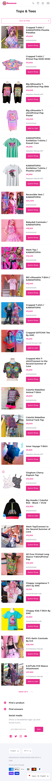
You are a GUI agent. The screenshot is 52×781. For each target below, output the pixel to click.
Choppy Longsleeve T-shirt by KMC (37, 584)
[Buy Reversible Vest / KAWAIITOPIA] (12, 203)
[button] (33, 3)
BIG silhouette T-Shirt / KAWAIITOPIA (38, 278)
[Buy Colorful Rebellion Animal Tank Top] (12, 426)
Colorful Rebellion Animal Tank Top (35, 418)
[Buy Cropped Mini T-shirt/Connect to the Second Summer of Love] (12, 369)
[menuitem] (33, 3)
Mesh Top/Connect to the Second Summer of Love (38, 529)
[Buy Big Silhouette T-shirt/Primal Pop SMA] (12, 92)
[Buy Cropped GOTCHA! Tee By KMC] (12, 341)
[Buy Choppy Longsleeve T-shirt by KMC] (12, 591)
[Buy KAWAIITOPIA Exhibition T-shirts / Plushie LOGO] (12, 175)
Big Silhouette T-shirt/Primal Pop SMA (37, 85)
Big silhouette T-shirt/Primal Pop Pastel (35, 113)
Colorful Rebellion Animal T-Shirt (35, 391)
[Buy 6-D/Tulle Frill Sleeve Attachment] (12, 674)
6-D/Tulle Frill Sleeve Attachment (37, 667)
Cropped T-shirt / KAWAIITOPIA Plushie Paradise (37, 30)
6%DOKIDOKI (31, 40)
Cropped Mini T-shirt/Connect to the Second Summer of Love (36, 362)
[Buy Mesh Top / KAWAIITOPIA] (12, 258)
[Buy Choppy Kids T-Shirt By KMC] (12, 619)
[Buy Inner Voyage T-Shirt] (12, 453)
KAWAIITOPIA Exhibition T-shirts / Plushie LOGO (36, 168)
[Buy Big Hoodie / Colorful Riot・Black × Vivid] (12, 509)
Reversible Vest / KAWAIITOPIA (35, 195)
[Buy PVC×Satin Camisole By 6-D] (12, 647)
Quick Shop (33, 45)
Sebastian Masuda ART (34, 94)
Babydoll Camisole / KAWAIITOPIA (36, 223)
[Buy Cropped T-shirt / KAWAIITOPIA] (12, 313)
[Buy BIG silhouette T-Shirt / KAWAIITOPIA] (12, 286)
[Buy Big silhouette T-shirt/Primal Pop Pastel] (12, 120)
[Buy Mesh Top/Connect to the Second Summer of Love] (12, 536)
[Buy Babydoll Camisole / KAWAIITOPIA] (12, 230)
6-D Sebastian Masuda (34, 649)
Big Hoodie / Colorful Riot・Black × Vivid (37, 501)
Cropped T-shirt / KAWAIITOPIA (35, 306)
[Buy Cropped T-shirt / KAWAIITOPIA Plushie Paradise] (12, 37)
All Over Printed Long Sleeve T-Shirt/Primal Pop (37, 557)
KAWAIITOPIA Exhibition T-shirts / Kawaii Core (36, 140)
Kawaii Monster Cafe (34, 343)
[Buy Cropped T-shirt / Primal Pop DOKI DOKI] (12, 65)
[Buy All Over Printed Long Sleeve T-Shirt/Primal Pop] (12, 564)
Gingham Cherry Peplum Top (35, 473)
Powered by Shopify (16, 765)
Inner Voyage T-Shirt (37, 446)
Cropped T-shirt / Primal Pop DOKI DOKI (38, 57)
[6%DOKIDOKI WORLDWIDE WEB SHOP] (9, 3)
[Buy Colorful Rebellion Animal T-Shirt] (12, 398)
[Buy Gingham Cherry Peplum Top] (12, 481)
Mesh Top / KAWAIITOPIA (33, 251)
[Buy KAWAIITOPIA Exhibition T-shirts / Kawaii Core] (12, 147)
